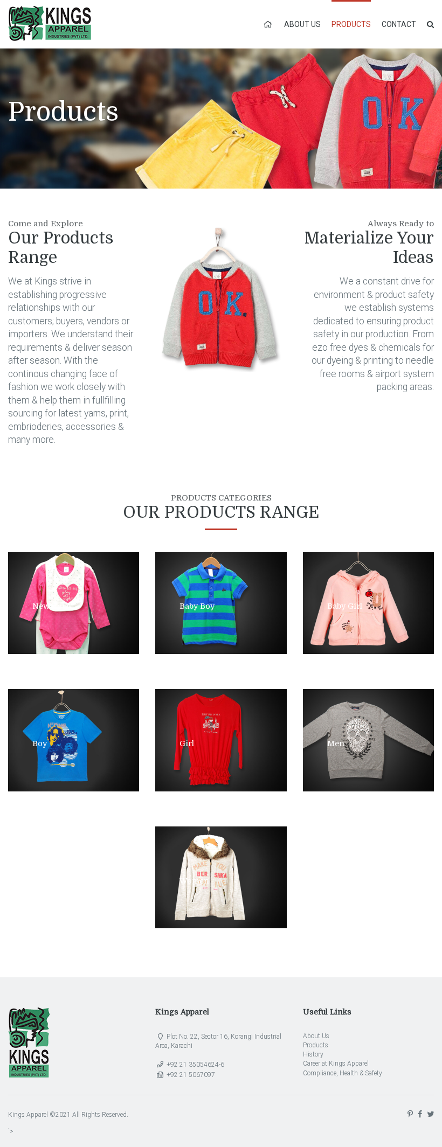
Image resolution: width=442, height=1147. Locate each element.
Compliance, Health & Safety (342, 1073)
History (313, 1054)
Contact (399, 24)
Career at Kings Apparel (336, 1063)
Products (351, 24)
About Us (302, 24)
